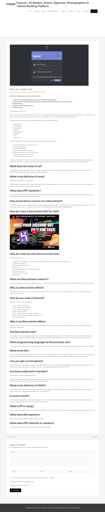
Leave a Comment (15, 92)
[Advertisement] (52, 25)
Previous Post (11, 436)
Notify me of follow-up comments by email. (22, 481)
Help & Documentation (27, 92)
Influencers (36, 92)
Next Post (95, 436)
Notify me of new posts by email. (20, 485)
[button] (57, 11)
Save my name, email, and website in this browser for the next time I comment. (33, 477)
